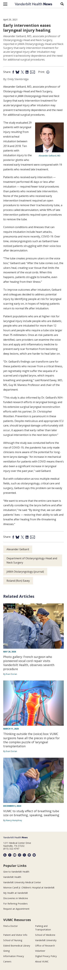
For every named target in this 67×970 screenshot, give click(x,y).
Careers (7, 961)
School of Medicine (45, 934)
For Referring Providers (15, 903)
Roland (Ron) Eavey (18, 580)
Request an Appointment (16, 908)
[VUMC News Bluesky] (34, 855)
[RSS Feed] (5, 855)
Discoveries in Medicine (15, 898)
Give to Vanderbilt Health (16, 871)
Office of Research (45, 945)
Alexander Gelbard (18, 549)
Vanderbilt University (45, 940)
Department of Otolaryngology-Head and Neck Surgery (32, 560)
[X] (24, 855)
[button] (5, 4)
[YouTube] (14, 855)
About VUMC (42, 961)
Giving (6, 950)
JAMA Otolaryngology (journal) (25, 571)
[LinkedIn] (29, 855)
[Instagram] (19, 855)
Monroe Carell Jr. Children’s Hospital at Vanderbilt (28, 887)
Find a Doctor (10, 926)
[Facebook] (9, 855)
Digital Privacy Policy (46, 956)
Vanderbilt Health (12, 877)
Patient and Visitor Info (15, 934)
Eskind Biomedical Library (16, 945)
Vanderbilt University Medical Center (22, 882)
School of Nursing (12, 940)
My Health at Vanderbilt (15, 892)
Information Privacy (13, 956)
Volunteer (40, 950)
